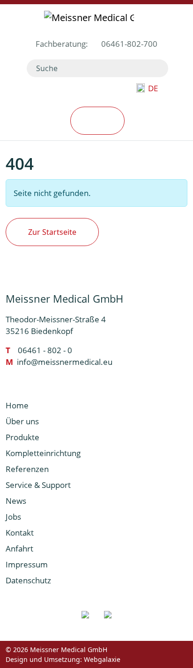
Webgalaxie (102, 659)
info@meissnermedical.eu (64, 361)
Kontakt (20, 532)
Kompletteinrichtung (43, 453)
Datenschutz (28, 580)
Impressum (27, 564)
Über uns (22, 421)
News (16, 500)
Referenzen (27, 469)
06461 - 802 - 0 (45, 350)
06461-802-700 (129, 43)
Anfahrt (19, 548)
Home (17, 405)
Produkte (22, 437)
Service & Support (38, 484)
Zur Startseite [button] (52, 232)
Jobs (13, 516)
